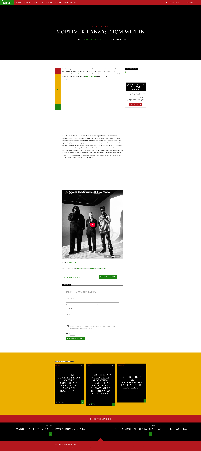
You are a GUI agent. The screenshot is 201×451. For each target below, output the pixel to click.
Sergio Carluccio (95, 40)
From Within (93, 268)
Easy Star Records (90, 76)
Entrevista (121, 365)
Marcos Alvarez (59, 401)
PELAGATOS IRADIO (172, 2)
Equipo (50, 2)
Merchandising (71, 2)
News (101, 26)
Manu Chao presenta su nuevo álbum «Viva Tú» (50, 429)
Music (97, 26)
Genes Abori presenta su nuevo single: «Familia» (151, 429)
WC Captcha (69, 331)
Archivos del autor (107, 276)
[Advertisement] (136, 134)
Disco (92, 26)
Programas (40, 2)
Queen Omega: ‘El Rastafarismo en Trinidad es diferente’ (131, 382)
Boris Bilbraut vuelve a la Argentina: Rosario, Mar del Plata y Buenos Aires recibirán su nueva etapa (101, 384)
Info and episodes (135, 104)
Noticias (19, 2)
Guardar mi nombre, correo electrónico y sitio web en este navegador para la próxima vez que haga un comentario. (92, 326)
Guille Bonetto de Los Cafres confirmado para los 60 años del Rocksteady (69, 383)
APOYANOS (189, 2)
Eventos (29, 2)
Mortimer (102, 268)
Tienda (59, 2)
